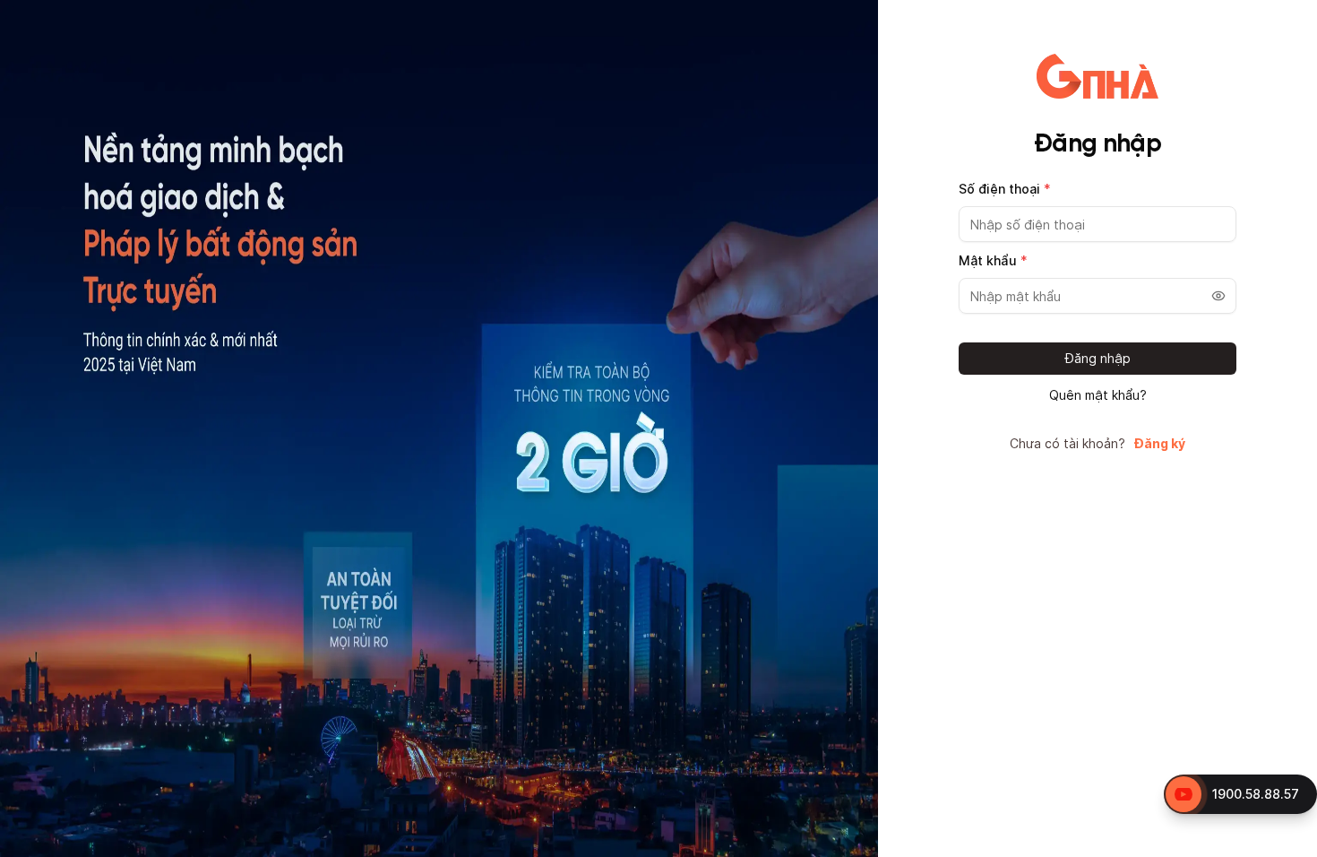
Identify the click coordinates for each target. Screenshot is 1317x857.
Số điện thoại (1005, 188)
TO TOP (1286, 844)
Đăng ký (1159, 443)
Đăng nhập (1098, 358)
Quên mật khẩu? (1098, 395)
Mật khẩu (993, 260)
